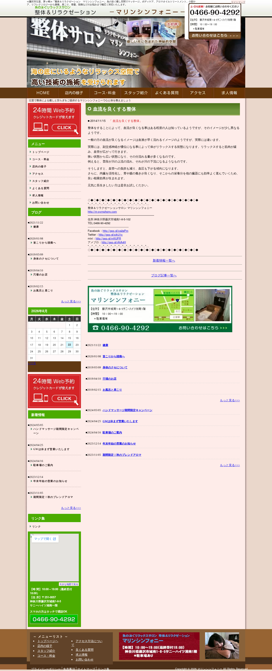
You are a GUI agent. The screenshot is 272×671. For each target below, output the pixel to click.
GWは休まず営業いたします (120, 421)
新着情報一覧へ (164, 260)
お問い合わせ (40, 202)
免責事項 (69, 669)
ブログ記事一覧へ (164, 275)
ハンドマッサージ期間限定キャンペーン (127, 410)
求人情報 (229, 93)
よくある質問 (167, 93)
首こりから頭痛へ (114, 356)
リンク (36, 526)
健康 (105, 345)
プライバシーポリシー (46, 669)
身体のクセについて (115, 367)
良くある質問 (85, 649)
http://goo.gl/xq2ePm (115, 231)
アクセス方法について (86, 643)
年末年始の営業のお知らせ (119, 443)
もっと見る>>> (230, 400)
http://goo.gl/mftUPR (108, 238)
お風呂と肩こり (112, 389)
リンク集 (103, 669)
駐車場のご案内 (112, 432)
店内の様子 (73, 93)
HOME (42, 93)
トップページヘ (47, 641)
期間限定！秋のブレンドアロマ (122, 454)
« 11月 (32, 363)
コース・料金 (104, 93)
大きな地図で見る (69, 584)
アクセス (198, 93)
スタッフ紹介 (136, 93)
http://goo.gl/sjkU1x (111, 234)
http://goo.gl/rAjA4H (114, 242)
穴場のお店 (109, 378)
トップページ (40, 152)
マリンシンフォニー (209, 669)
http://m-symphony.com (102, 211)
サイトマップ (238, 2)
